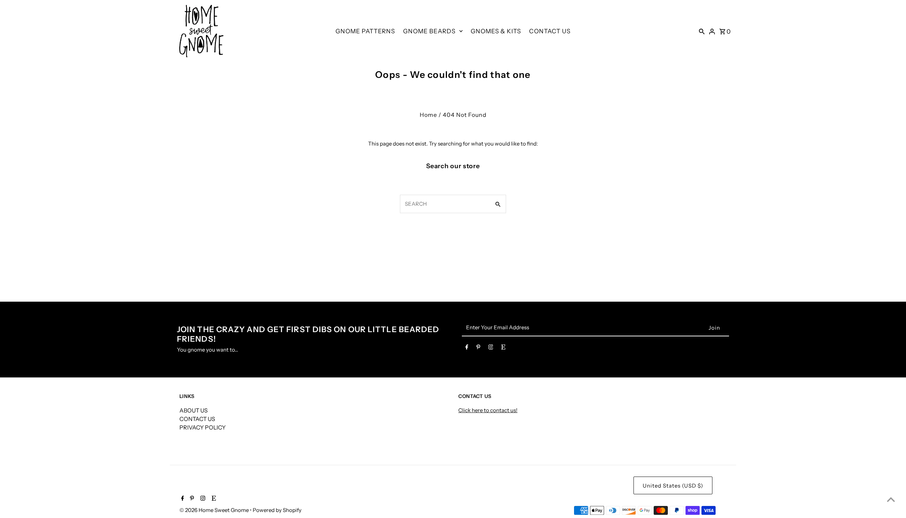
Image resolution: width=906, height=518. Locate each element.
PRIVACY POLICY (202, 427)
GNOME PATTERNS (365, 31)
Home (428, 114)
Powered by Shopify (277, 510)
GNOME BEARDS (429, 31)
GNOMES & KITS (496, 31)
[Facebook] (466, 348)
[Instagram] (490, 348)
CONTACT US (549, 31)
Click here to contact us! (487, 410)
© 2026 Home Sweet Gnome (214, 510)
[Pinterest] (478, 348)
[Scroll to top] (891, 499)
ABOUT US (193, 410)
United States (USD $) (673, 485)
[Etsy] (503, 348)
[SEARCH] (701, 31)
